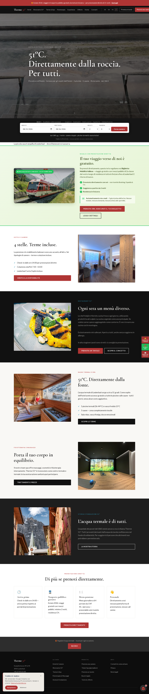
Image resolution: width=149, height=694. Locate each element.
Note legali (114, 672)
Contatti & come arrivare (119, 664)
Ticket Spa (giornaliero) (90, 668)
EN (109, 9)
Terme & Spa (50, 10)
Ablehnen (23, 687)
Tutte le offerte (87, 680)
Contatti (94, 10)
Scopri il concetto (117, 351)
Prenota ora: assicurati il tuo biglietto (102, 209)
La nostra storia (89, 547)
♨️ (144, 687)
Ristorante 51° (38, 10)
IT (116, 9)
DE (105, 9)
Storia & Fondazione (60, 680)
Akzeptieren (11, 687)
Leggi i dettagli (90, 216)
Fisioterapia (61, 10)
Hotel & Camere (58, 664)
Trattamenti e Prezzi (27, 482)
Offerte (80, 10)
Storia (87, 10)
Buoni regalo (86, 676)
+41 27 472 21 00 (20, 672)
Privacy (113, 668)
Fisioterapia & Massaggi (61, 676)
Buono (74, 646)
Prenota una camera (88, 664)
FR (112, 9)
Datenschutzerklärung (18, 683)
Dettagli (115, 3)
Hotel (29, 10)
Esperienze (71, 10)
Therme (20, 9)
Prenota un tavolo (126, 9)
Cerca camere (119, 129)
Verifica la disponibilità (28, 278)
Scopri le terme (88, 421)
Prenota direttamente (74, 625)
